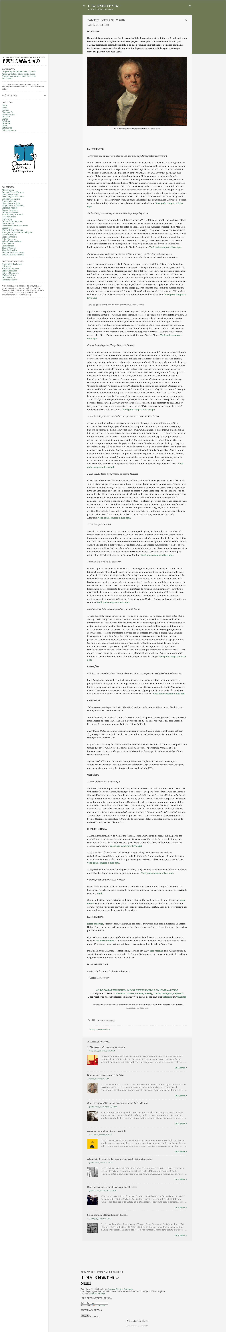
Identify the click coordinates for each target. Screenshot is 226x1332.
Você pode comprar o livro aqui (165, 247)
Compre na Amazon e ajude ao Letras (18, 76)
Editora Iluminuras (10, 268)
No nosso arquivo (105, 940)
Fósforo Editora (9, 275)
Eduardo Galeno (9, 201)
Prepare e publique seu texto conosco (19, 72)
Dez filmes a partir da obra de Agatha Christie (112, 1187)
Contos (5, 119)
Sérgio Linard (8, 246)
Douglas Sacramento (11, 199)
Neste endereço (95, 923)
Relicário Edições (9, 280)
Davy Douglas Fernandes (13, 197)
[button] (185, 20)
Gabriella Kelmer (9, 208)
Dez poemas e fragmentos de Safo (105, 1075)
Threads (139, 993)
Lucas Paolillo (8, 223)
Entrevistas (7, 128)
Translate (101, 1306)
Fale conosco (7, 78)
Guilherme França (10, 212)
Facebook (120, 993)
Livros (5, 105)
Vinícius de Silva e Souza (13, 252)
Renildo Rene (8, 243)
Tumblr (157, 993)
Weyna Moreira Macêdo (13, 255)
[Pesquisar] (190, 6)
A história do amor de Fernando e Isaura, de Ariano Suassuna (119, 1159)
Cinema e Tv (7, 112)
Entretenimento (9, 130)
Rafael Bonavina (9, 239)
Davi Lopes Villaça (10, 194)
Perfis (4, 108)
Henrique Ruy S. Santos (12, 214)
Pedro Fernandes (9, 237)
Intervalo (6, 117)
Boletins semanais (106, 1021)
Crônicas (6, 121)
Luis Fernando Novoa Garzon (15, 226)
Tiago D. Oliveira (9, 250)
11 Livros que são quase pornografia (106, 1047)
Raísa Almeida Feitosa (11, 241)
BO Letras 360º (8, 114)
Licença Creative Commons (120, 1289)
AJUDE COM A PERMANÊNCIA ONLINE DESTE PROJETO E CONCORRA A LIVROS (137, 990)
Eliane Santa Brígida (11, 203)
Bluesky (148, 993)
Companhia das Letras (12, 264)
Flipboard (178, 993)
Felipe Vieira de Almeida (13, 206)
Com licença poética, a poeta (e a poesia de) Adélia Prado (117, 1103)
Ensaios (5, 110)
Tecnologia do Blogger (138, 1321)
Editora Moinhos (9, 271)
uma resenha (156, 950)
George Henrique (10, 210)
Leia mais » (181, 1067)
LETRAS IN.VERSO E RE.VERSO (103, 6)
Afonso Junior (8, 190)
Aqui (99, 893)
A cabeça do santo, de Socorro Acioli (106, 1131)
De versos (6, 123)
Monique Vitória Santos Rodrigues (17, 232)
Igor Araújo (7, 219)
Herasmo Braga (9, 217)
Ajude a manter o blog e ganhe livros (18, 74)
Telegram (167, 996)
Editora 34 (6, 266)
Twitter (130, 993)
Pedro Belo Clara (9, 235)
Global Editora (8, 277)
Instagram (167, 993)
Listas (4, 126)
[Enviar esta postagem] (93, 1020)
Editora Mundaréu (10, 273)
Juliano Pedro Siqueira (12, 221)
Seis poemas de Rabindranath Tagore (107, 1215)
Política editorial (97, 1294)
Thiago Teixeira (9, 248)
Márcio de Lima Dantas (12, 230)
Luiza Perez (7, 228)
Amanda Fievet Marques (13, 192)
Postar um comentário (100, 1029)
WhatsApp (181, 996)
